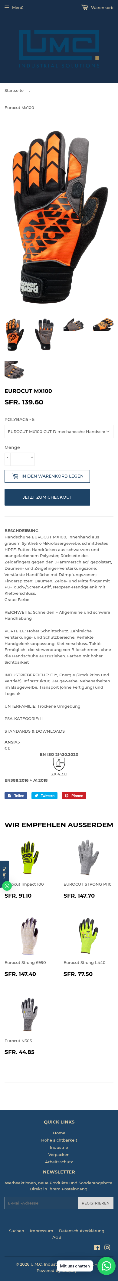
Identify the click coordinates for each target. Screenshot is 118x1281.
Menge (12, 447)
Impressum (41, 1230)
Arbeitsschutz (59, 1161)
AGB (56, 1237)
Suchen (16, 1230)
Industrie (59, 1147)
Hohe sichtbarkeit (59, 1140)
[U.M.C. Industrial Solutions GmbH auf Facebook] (97, 1248)
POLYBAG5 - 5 (19, 419)
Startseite (14, 90)
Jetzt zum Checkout (47, 497)
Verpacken (59, 1154)
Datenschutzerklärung (81, 1230)
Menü (18, 7)
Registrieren (96, 1203)
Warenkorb (101, 7)
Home (59, 1132)
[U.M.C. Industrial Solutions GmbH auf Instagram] (107, 1248)
